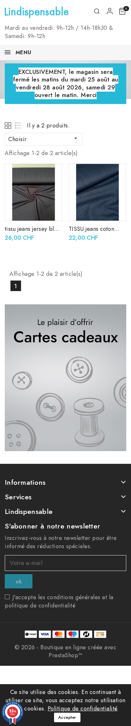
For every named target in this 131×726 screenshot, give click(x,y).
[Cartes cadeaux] (65, 377)
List (18, 125)
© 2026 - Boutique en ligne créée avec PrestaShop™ (66, 651)
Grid (9, 125)
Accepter (67, 717)
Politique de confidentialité (83, 708)
